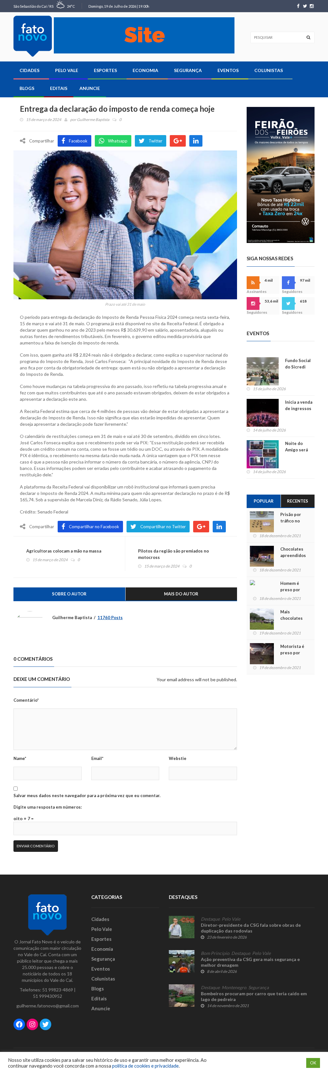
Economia (145, 70)
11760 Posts (110, 617)
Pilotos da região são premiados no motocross (173, 554)
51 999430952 (47, 996)
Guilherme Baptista (93, 119)
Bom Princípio (215, 953)
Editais (58, 88)
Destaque (210, 919)
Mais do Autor (181, 593)
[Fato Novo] (32, 36)
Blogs (27, 88)
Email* (97, 758)
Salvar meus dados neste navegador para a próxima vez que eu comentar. (86, 795)
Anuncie (89, 88)
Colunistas (268, 70)
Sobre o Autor (69, 593)
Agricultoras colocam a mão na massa (63, 550)
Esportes (105, 70)
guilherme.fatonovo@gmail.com (47, 1005)
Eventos (228, 70)
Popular (264, 501)
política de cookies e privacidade (145, 1066)
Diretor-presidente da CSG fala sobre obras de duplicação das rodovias (251, 927)
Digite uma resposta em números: (47, 807)
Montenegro (234, 987)
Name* (19, 758)
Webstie (177, 758)
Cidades (29, 70)
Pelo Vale (66, 70)
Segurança (188, 70)
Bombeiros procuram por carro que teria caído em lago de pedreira (254, 996)
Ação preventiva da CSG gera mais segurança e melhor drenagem (250, 962)
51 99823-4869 (57, 989)
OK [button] (313, 1062)
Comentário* (26, 700)
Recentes (297, 501)
